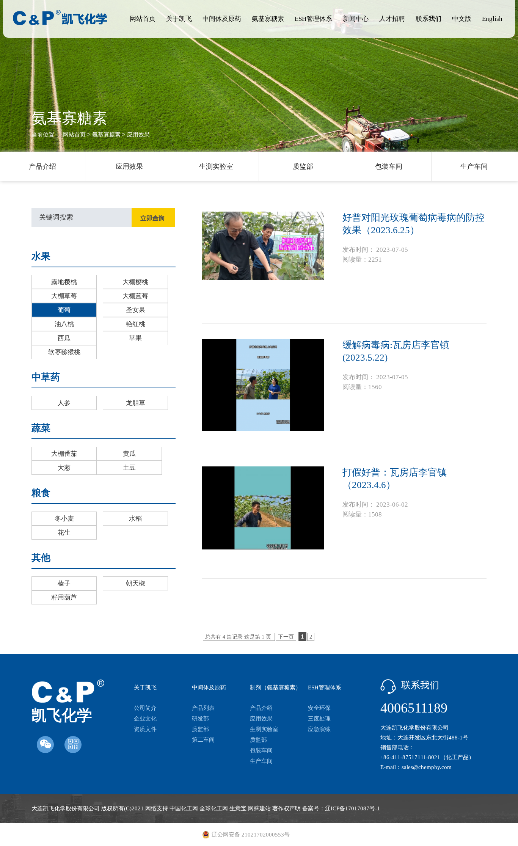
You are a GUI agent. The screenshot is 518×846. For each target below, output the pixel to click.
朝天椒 (135, 583)
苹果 (135, 338)
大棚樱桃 (135, 282)
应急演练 (319, 729)
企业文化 (145, 719)
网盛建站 (259, 808)
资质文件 (145, 729)
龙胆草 (135, 403)
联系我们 (428, 18)
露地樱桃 (64, 282)
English (492, 18)
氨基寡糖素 (268, 18)
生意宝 (237, 808)
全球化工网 (213, 808)
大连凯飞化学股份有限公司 (65, 808)
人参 (64, 403)
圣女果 (135, 310)
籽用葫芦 (64, 597)
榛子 (64, 583)
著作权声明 (286, 808)
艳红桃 (135, 324)
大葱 (64, 467)
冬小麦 (64, 518)
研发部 (200, 719)
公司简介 (145, 708)
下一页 (286, 637)
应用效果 (129, 166)
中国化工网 (184, 808)
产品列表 (203, 708)
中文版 (461, 18)
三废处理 (319, 719)
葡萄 (64, 310)
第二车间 (203, 740)
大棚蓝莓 (135, 296)
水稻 (135, 518)
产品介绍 (42, 166)
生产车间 (474, 166)
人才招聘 (392, 18)
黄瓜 (129, 453)
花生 (64, 532)
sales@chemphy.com (427, 767)
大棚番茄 (64, 453)
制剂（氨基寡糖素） (275, 687)
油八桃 (64, 324)
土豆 (129, 467)
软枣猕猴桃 (64, 352)
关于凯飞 (179, 18)
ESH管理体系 (313, 18)
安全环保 (319, 708)
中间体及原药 (221, 18)
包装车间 (388, 166)
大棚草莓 (64, 296)
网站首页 (142, 18)
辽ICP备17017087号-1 (352, 808)
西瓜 (64, 338)
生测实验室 (216, 166)
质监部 (303, 166)
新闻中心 (356, 18)
